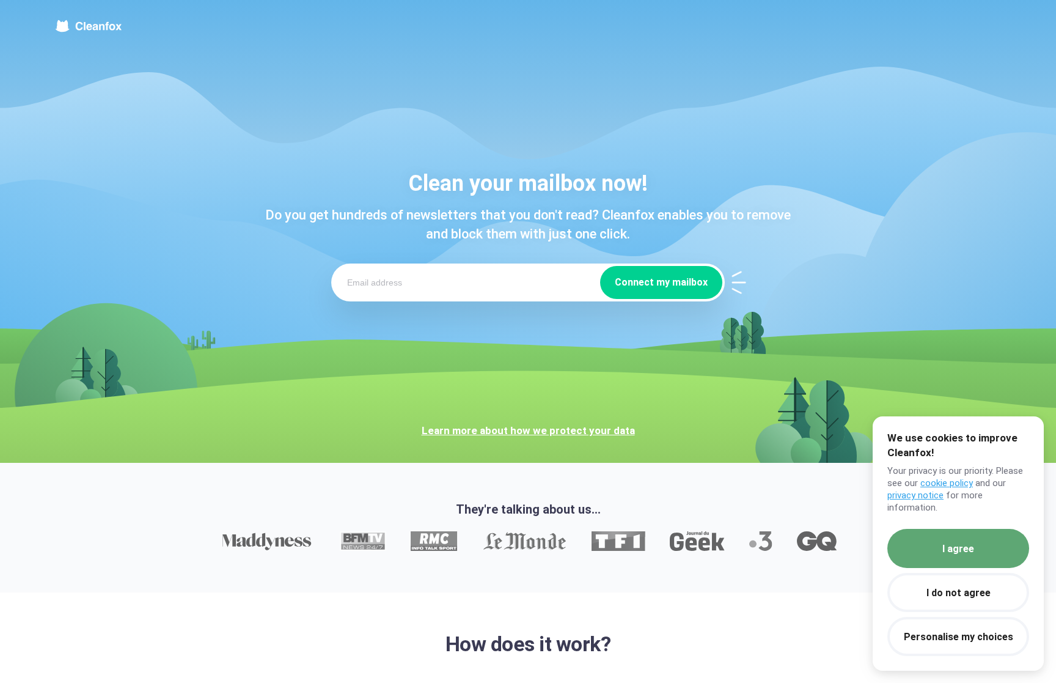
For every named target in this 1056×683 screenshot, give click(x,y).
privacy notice (915, 495)
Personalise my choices (958, 637)
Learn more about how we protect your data (528, 430)
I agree (958, 549)
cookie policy (946, 483)
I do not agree (958, 593)
